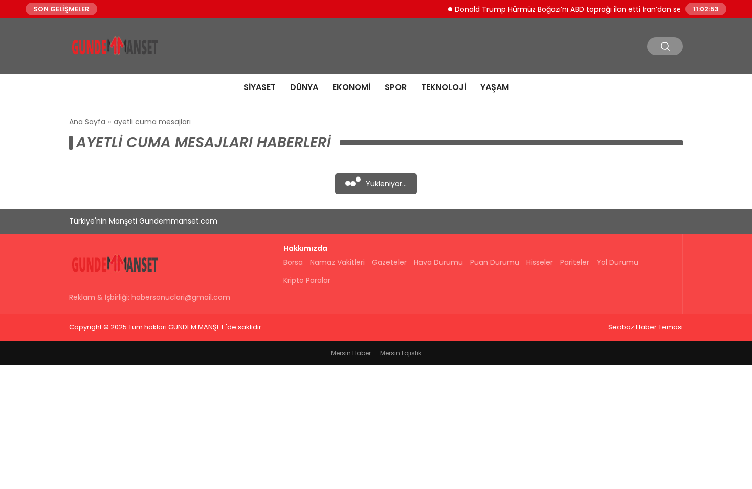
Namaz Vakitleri (337, 262)
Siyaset (260, 87)
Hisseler (539, 262)
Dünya (304, 87)
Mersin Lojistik (401, 353)
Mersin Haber (351, 353)
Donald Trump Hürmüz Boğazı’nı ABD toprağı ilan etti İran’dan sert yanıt (576, 9)
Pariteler (574, 262)
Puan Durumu (494, 262)
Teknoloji (443, 87)
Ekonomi (351, 87)
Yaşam (494, 87)
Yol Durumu (617, 262)
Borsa (293, 262)
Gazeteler (389, 262)
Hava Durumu (438, 262)
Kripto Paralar (306, 280)
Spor (396, 87)
